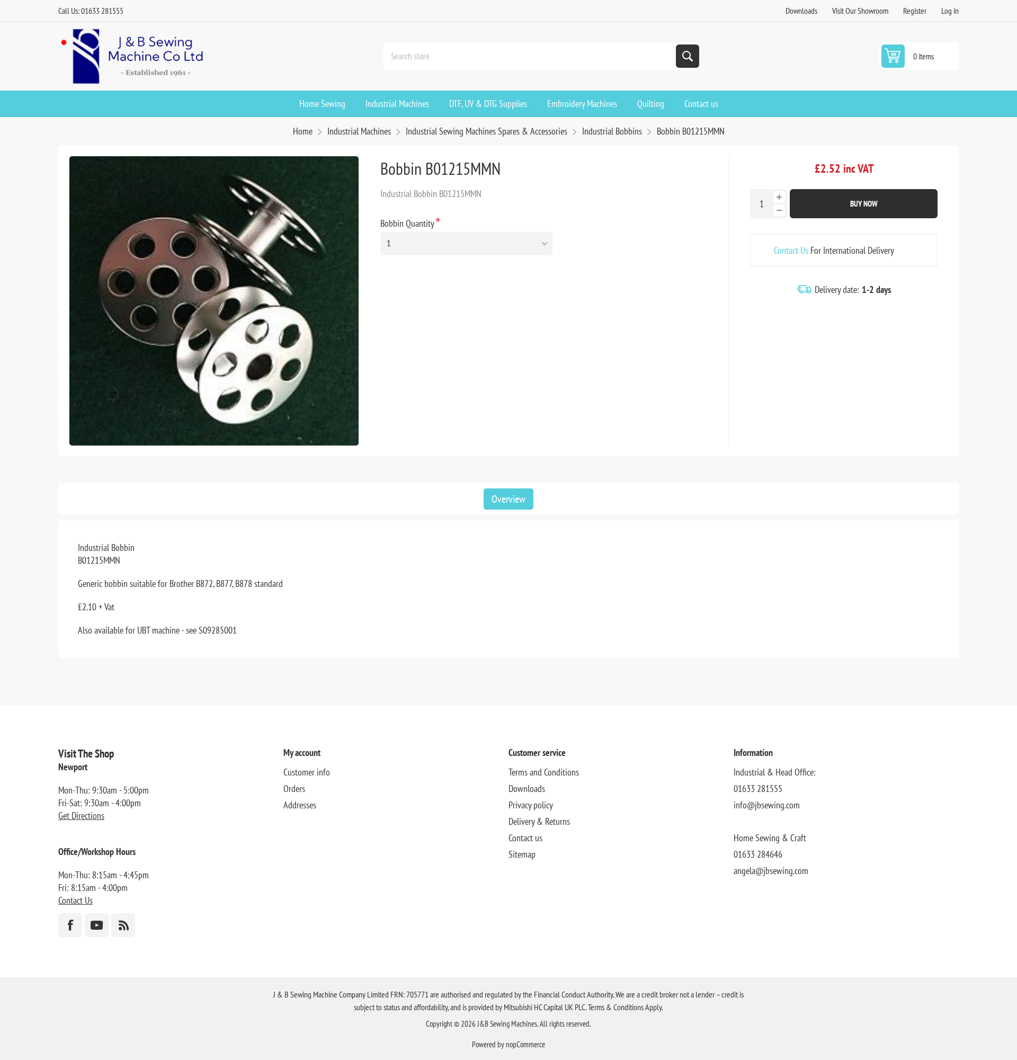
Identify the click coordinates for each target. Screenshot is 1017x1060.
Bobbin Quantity (408, 223)
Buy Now (864, 204)
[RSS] (123, 925)
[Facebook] (70, 925)
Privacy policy (530, 805)
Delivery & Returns (539, 821)
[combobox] (531, 56)
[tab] (508, 499)
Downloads (801, 10)
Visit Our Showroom (860, 10)
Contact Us (791, 250)
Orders (294, 788)
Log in (950, 10)
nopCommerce (525, 1044)
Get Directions (81, 815)
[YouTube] (97, 925)
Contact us (525, 838)
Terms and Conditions (543, 772)
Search (687, 56)
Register (914, 10)
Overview (508, 499)
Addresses (299, 805)
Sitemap (522, 854)
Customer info (306, 772)
